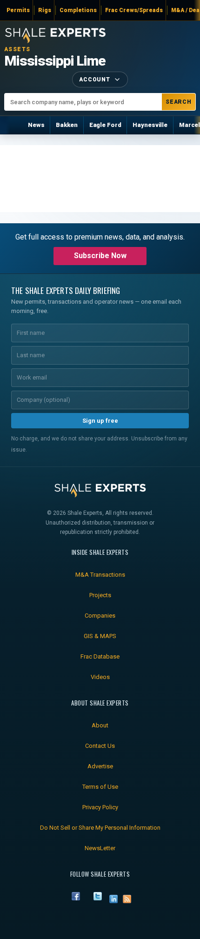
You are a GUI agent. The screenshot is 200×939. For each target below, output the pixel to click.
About (100, 725)
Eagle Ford (105, 124)
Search (179, 102)
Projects (100, 595)
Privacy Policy (100, 807)
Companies (100, 615)
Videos (100, 676)
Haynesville (150, 124)
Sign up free (100, 420)
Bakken (66, 124)
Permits (18, 10)
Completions (78, 10)
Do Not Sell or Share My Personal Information (100, 827)
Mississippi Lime (55, 60)
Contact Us (100, 745)
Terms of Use (100, 786)
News (36, 124)
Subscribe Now (100, 255)
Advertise (100, 766)
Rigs (44, 10)
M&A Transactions (100, 574)
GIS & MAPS (100, 636)
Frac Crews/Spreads (134, 10)
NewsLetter (100, 848)
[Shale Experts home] (55, 34)
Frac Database (100, 656)
